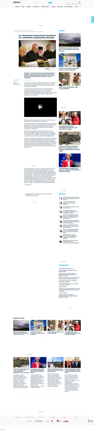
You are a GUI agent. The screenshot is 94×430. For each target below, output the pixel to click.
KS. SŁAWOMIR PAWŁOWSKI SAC (29, 193)
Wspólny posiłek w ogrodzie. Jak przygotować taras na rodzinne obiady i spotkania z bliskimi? (68, 296)
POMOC (46, 193)
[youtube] (93, 22)
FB (25, 80)
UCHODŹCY (36, 195)
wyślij (32, 80)
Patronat (64, 417)
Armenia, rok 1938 (63, 292)
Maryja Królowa (62, 286)
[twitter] (93, 20)
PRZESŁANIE (50, 193)
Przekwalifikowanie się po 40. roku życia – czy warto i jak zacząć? (69, 284)
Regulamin (41, 417)
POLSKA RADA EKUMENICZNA (40, 193)
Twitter (27, 80)
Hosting (76, 417)
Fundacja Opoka (17, 417)
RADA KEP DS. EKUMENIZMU (29, 195)
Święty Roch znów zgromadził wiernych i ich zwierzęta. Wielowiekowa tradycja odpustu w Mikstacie (69, 290)
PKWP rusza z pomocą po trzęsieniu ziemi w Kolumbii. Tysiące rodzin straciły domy (69, 278)
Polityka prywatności (29, 417)
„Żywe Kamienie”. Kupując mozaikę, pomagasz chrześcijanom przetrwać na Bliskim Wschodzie (68, 274)
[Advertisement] (47, 17)
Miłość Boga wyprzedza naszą (66, 268)
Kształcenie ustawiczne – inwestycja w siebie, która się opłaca (68, 281)
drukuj (30, 80)
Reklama (53, 417)
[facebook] (93, 18)
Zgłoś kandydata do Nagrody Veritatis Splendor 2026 (68, 271)
